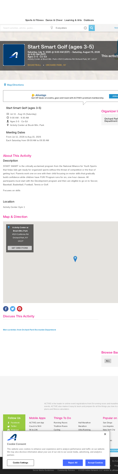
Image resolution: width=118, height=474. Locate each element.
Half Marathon (84, 423)
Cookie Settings (20, 463)
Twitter (14, 426)
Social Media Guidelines (43, 470)
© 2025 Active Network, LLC (90, 470)
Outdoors (89, 20)
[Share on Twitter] (12, 308)
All (108, 361)
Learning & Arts (73, 20)
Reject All (72, 463)
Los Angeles (108, 426)
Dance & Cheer (54, 20)
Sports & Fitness (34, 20)
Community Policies (66, 470)
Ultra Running (84, 430)
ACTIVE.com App (36, 423)
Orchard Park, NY (56, 65)
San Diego (107, 423)
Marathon (82, 426)
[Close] (105, 434)
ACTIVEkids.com (21, 407)
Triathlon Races (61, 426)
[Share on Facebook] (5, 308)
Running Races (60, 423)
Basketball (34, 65)
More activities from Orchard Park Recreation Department (29, 330)
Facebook (15, 423)
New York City (109, 430)
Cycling (57, 430)
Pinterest (15, 430)
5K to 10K (33, 430)
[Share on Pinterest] (19, 308)
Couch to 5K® (35, 426)
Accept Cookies (95, 463)
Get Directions (20, 248)
